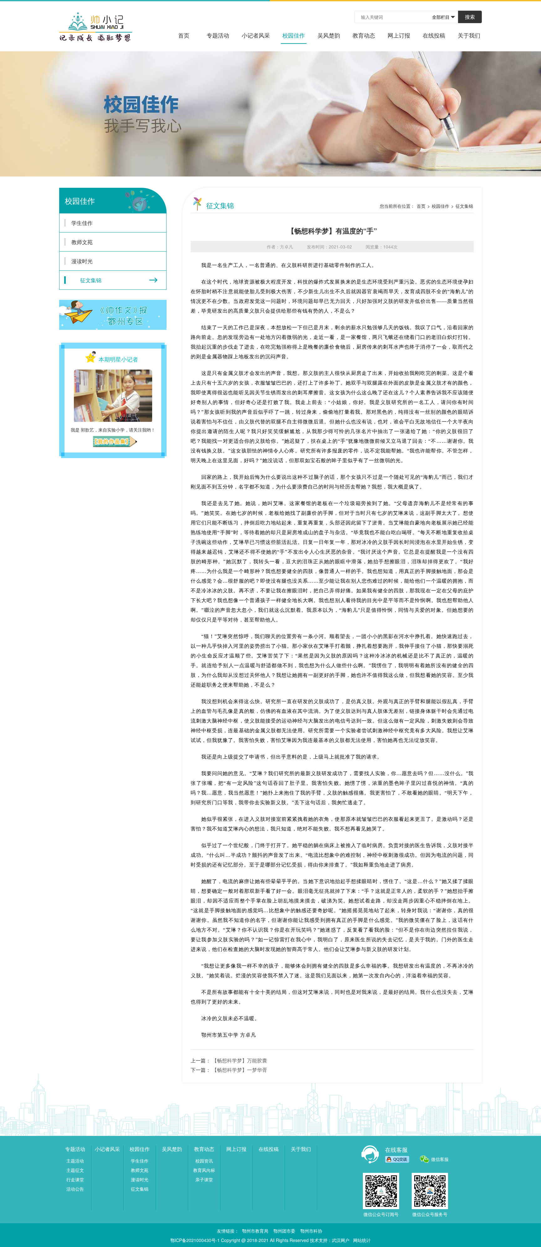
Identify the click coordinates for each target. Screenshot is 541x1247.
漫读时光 (82, 261)
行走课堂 (75, 1179)
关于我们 (469, 35)
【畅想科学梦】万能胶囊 (239, 1060)
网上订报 (399, 35)
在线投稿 (434, 35)
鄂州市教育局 (255, 1231)
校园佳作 (293, 35)
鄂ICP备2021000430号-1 (195, 1240)
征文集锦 (90, 280)
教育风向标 (204, 1170)
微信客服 (440, 1159)
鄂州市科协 (311, 1231)
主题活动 (75, 1161)
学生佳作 (82, 223)
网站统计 (362, 1240)
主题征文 (75, 1170)
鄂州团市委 (284, 1231)
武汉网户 (340, 1240)
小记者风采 (256, 35)
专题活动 (218, 35)
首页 (183, 35)
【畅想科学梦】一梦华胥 (239, 1069)
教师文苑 (82, 242)
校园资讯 (204, 1161)
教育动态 (364, 35)
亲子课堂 (204, 1179)
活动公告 (75, 1189)
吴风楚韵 (328, 35)
